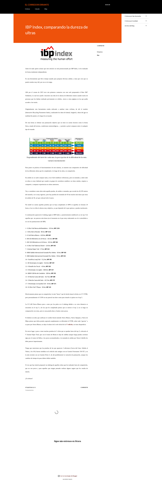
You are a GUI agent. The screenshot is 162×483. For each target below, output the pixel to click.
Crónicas (27, 9)
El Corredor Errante (37, 4)
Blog (46, 9)
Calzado (37, 9)
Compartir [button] (100, 45)
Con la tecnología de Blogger (68, 476)
